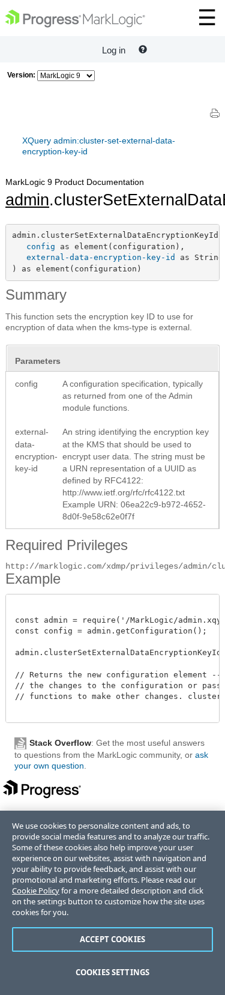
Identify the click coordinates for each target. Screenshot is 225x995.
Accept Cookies (112, 939)
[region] (112, 903)
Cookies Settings (112, 972)
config (40, 246)
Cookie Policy (35, 890)
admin (27, 200)
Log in (113, 50)
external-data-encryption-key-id (100, 257)
